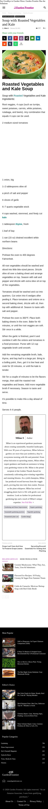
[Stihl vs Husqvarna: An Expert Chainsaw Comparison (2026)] (8, 642)
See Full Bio (27, 502)
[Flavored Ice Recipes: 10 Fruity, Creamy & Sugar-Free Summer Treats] (7, 578)
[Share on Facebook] (10, 38)
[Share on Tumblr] (10, 44)
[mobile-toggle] (3, 8)
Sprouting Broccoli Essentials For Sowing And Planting (35, 548)
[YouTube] (40, 529)
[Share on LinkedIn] (38, 38)
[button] (45, 8)
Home (4, 13)
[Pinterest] (32, 529)
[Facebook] (7, 529)
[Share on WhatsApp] (15, 44)
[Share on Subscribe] (21, 38)
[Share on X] (4, 38)
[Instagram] (24, 529)
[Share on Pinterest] (15, 38)
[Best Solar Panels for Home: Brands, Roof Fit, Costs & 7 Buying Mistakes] (8, 694)
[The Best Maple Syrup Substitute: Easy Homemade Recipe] (8, 673)
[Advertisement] (24, 151)
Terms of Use (24, 805)
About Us (9, 801)
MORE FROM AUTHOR (28, 559)
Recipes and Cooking (14, 13)
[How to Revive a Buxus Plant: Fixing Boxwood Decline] (8, 663)
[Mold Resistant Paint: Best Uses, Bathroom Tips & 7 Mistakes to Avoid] (8, 704)
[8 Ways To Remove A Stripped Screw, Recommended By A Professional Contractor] (8, 652)
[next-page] (7, 597)
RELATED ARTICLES (10, 559)
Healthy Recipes (28, 13)
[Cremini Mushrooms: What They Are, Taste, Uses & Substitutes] (7, 567)
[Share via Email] (32, 38)
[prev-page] (3, 597)
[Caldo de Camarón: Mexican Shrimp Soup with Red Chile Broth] (7, 589)
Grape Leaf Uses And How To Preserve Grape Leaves (12, 547)
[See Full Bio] (33, 502)
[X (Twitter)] (16, 529)
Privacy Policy (36, 801)
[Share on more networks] (27, 38)
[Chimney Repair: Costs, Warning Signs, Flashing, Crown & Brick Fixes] (8, 714)
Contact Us (21, 801)
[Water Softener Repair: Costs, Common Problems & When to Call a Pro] (8, 725)
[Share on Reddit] (4, 44)
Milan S (6, 28)
